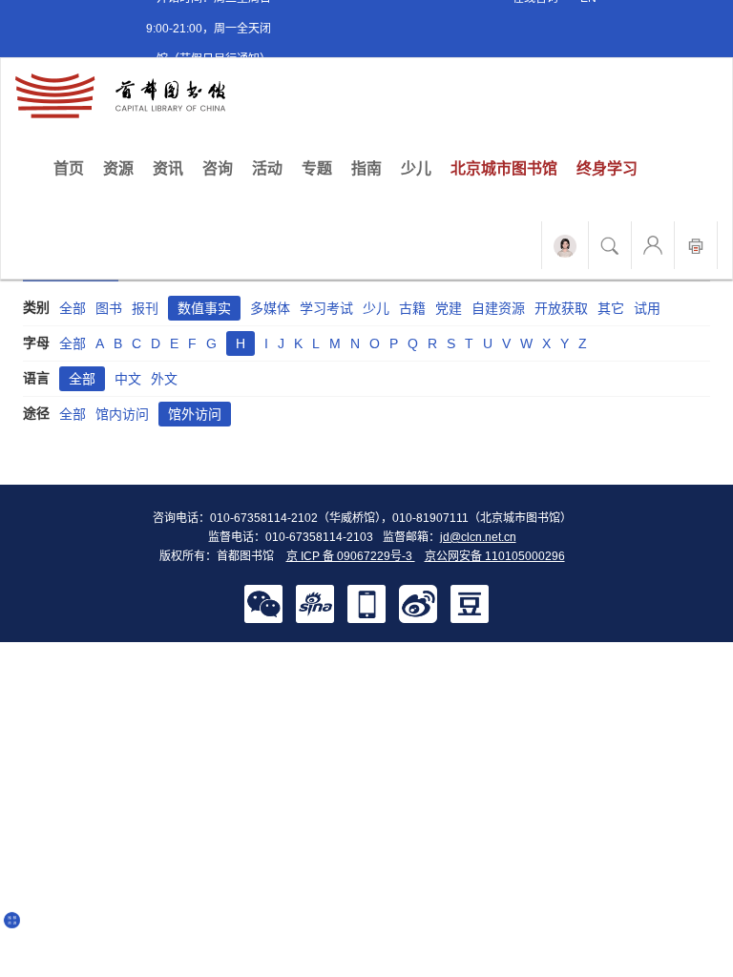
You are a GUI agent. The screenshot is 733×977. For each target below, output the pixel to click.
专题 (317, 168)
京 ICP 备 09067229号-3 (350, 556)
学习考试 (326, 308)
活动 (267, 168)
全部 (72, 308)
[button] (263, 603)
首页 (73, 168)
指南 (366, 168)
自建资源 (498, 308)
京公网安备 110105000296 (495, 556)
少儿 (416, 168)
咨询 (217, 168)
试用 (647, 308)
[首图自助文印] (695, 245)
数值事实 (204, 308)
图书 (108, 308)
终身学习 (607, 168)
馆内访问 (122, 414)
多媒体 (270, 308)
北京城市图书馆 (503, 168)
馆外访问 (194, 414)
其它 (610, 308)
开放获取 (561, 308)
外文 (164, 378)
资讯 (168, 168)
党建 (448, 308)
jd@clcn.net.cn (478, 537)
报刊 (145, 308)
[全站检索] (609, 245)
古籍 (412, 308)
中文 (128, 378)
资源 (118, 168)
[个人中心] (652, 245)
